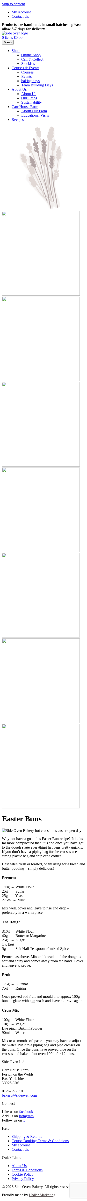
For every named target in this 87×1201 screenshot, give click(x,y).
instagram (26, 1116)
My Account (21, 12)
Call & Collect (32, 59)
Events (26, 76)
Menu (8, 42)
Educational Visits (35, 115)
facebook (26, 1112)
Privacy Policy (23, 1179)
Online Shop (31, 55)
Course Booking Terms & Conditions (40, 1141)
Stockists (28, 64)
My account (21, 1145)
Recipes (18, 120)
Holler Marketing (42, 1195)
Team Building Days (37, 85)
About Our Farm (34, 111)
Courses (27, 72)
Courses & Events (25, 68)
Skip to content (13, 4)
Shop (16, 51)
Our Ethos (29, 98)
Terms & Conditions (27, 1170)
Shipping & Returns (27, 1136)
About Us (19, 89)
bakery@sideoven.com (19, 1095)
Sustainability (31, 102)
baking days (30, 81)
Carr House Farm (25, 107)
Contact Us (20, 16)
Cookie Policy (22, 1174)
